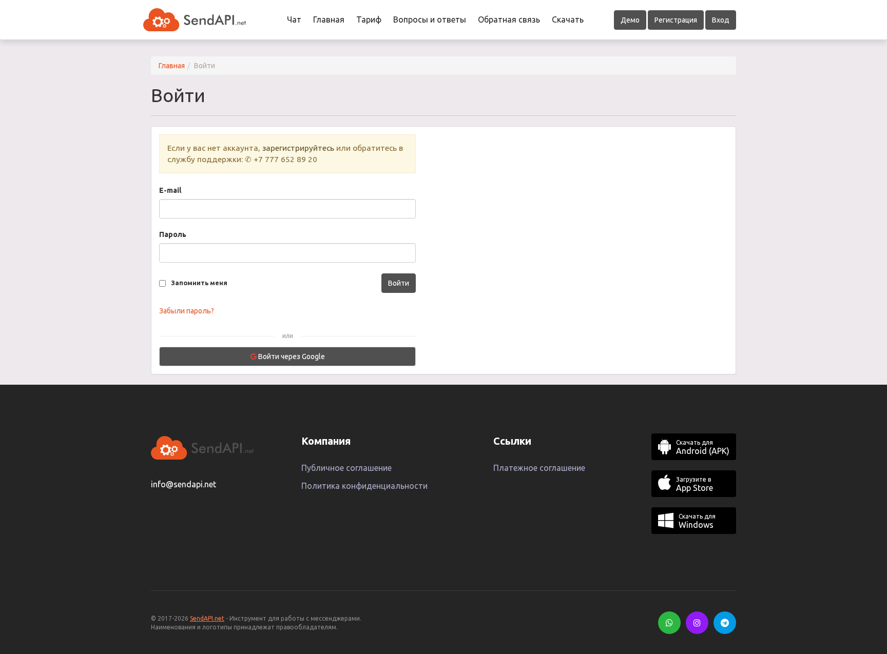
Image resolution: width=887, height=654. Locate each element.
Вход (720, 20)
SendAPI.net (207, 618)
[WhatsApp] (669, 622)
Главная (328, 19)
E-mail (170, 190)
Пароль (172, 234)
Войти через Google (291, 356)
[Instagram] (697, 622)
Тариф (368, 19)
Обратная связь (509, 19)
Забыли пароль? (186, 310)
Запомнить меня (199, 282)
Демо (630, 20)
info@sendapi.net (183, 484)
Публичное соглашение (346, 467)
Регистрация (675, 20)
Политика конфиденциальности (364, 485)
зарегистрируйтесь (298, 148)
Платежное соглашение (539, 467)
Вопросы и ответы (429, 19)
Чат (294, 19)
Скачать (568, 19)
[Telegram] (725, 622)
